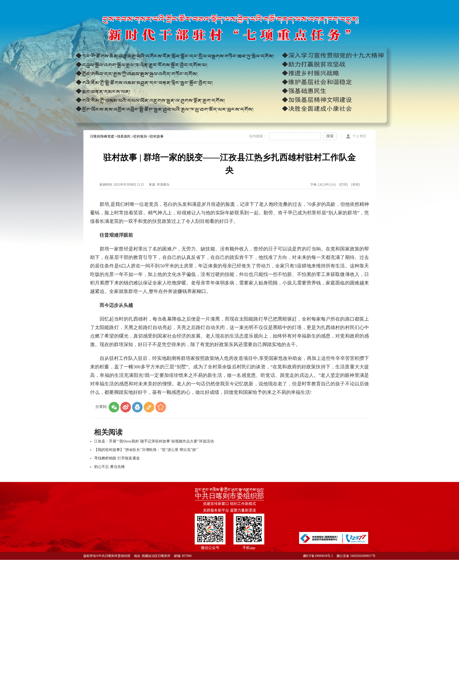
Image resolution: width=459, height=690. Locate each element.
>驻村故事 (156, 136)
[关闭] (355, 184)
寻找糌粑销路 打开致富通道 (117, 458)
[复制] (149, 407)
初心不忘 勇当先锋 (109, 467)
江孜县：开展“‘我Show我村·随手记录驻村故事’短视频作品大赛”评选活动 (154, 441)
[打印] (343, 184)
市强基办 (163, 184)
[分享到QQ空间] (137, 407)
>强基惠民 (123, 136)
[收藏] (160, 407)
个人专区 (359, 136)
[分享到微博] (125, 407)
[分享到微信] (114, 407)
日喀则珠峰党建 (102, 136)
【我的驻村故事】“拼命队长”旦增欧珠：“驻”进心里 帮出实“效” (146, 450)
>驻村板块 (139, 136)
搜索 (330, 136)
